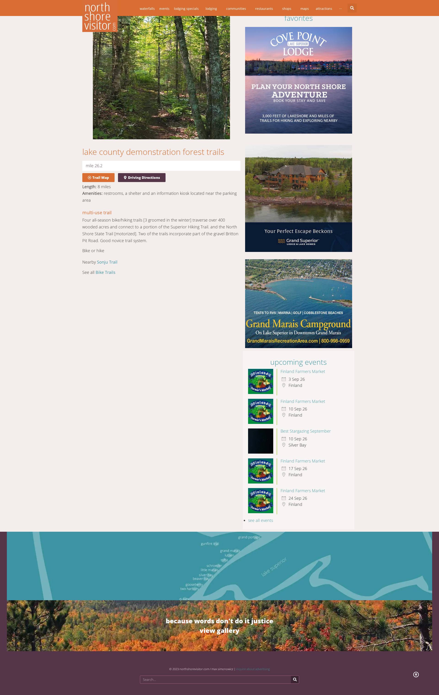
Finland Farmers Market (303, 367)
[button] (352, 8)
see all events (260, 516)
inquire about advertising (253, 665)
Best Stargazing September (306, 427)
